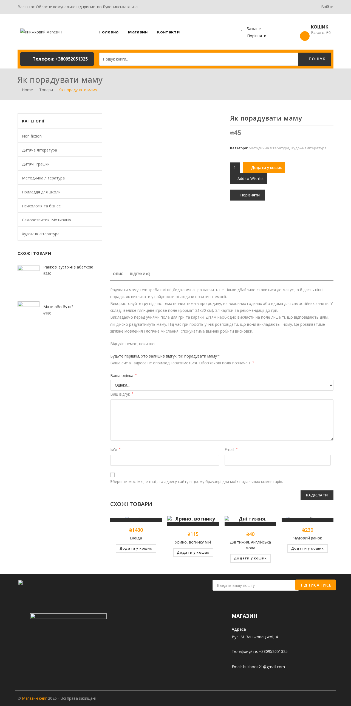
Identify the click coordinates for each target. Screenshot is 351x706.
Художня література (309, 147)
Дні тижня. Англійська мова (250, 544)
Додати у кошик (266, 167)
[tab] (118, 274)
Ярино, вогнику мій (193, 542)
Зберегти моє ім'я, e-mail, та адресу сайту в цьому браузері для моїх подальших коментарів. (196, 481)
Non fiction (32, 136)
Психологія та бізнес (41, 205)
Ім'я (115, 449)
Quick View (136, 520)
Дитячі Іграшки (36, 164)
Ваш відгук (122, 394)
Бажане (253, 28)
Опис (118, 273)
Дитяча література (39, 150)
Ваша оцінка (123, 375)
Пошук (316, 58)
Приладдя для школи (41, 192)
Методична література (269, 147)
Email (231, 449)
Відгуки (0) (140, 273)
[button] (57, 59)
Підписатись (315, 584)
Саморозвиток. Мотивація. (47, 219)
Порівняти (256, 35)
